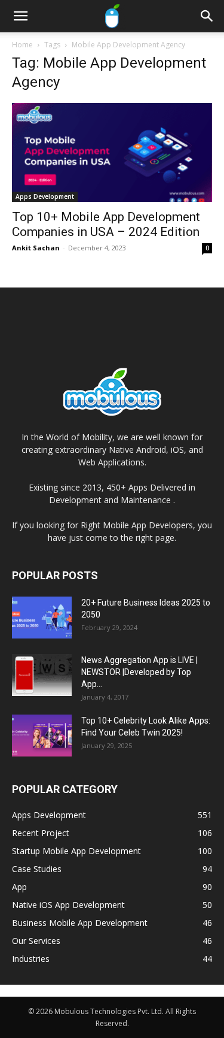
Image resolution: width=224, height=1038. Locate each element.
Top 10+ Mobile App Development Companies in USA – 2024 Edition (106, 224)
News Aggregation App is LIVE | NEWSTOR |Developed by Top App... (139, 672)
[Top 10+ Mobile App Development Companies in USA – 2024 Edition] (112, 152)
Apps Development (45, 196)
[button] (20, 16)
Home (22, 45)
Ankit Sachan (36, 247)
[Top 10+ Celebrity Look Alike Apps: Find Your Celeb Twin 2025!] (42, 735)
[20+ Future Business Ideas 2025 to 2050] (42, 617)
